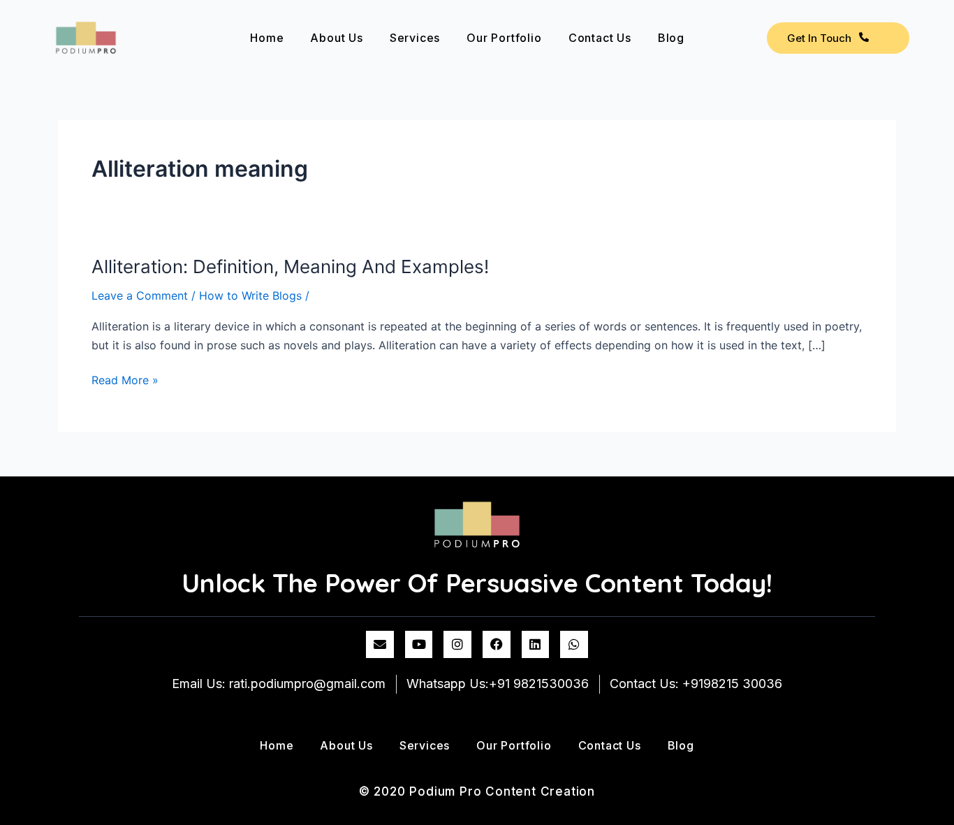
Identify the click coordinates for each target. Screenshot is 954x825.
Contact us (599, 38)
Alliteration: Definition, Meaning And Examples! (290, 266)
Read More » (125, 379)
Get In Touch (819, 38)
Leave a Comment (139, 295)
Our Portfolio (504, 38)
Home (267, 38)
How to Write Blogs (250, 295)
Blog (671, 38)
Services (415, 38)
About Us (336, 38)
